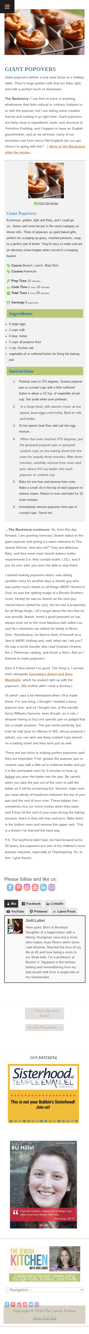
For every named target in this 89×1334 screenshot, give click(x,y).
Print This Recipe (48, 203)
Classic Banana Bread (44, 1013)
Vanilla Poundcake (44, 1027)
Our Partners (43, 1057)
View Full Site (44, 1318)
